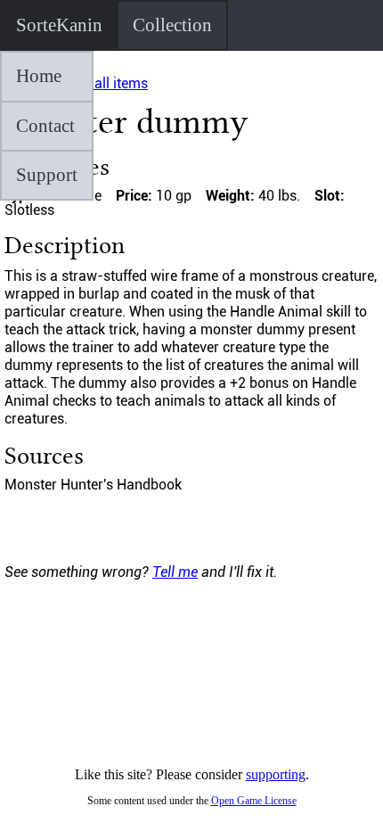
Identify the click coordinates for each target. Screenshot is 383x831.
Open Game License (254, 800)
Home (38, 75)
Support (46, 174)
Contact (45, 125)
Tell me (175, 572)
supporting (276, 774)
